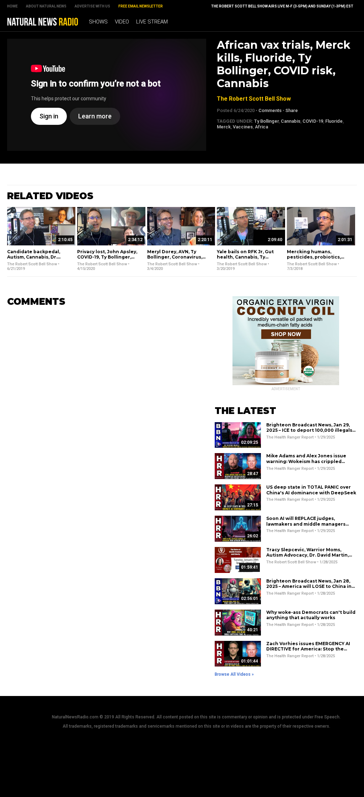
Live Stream (152, 21)
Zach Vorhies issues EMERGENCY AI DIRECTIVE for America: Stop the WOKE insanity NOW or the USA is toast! (308, 652)
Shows (98, 21)
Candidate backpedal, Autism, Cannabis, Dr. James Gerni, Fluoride (33, 257)
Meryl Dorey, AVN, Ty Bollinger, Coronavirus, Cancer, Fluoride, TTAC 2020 (174, 260)
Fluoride (334, 121)
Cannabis (290, 121)
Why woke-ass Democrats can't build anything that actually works (310, 615)
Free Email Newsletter (140, 6)
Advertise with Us (92, 6)
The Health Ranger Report (290, 437)
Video (122, 21)
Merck (224, 126)
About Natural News (46, 6)
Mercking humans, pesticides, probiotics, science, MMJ (314, 257)
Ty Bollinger (266, 121)
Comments (270, 110)
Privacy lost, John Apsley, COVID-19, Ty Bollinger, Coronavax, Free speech (107, 257)
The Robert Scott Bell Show (254, 98)
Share (291, 110)
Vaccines (243, 126)
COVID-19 (313, 121)
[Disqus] (100, 402)
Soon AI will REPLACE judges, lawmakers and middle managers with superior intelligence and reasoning (306, 527)
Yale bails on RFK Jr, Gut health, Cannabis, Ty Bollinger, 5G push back (245, 257)
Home (12, 6)
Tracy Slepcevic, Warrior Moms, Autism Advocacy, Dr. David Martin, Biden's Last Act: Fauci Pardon (307, 555)
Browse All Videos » (234, 674)
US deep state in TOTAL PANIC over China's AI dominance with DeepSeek (311, 489)
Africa (261, 126)
